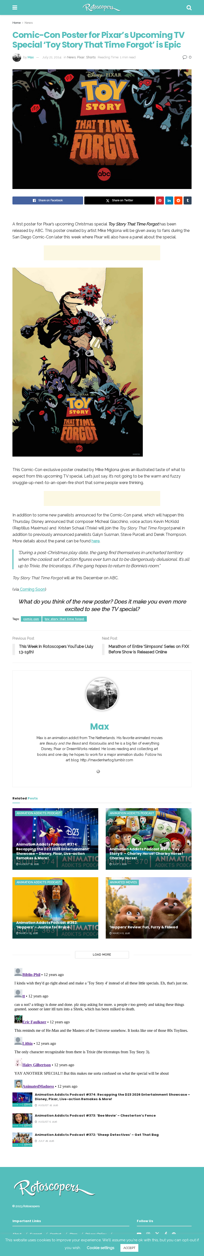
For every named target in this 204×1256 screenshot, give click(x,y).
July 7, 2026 (119, 864)
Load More (102, 954)
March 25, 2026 (28, 933)
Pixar (81, 57)
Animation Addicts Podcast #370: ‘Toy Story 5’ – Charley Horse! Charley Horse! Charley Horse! (146, 854)
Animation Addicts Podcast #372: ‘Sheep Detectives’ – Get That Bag (97, 1134)
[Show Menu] (14, 7)
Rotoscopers (31, 1206)
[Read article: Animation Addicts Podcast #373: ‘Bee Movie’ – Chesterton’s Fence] (22, 1120)
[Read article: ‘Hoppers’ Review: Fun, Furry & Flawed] (149, 908)
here (96, 541)
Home (16, 22)
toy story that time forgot (64, 619)
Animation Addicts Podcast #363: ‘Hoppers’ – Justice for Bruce (46, 925)
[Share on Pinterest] (160, 200)
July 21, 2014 (51, 57)
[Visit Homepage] (102, 7)
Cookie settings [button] (100, 1248)
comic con (31, 619)
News (29, 22)
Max (31, 57)
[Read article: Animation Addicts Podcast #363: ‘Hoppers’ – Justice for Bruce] (55, 908)
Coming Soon (32, 589)
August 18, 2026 (28, 864)
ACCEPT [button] (129, 1248)
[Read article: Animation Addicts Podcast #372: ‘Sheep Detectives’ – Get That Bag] (22, 1140)
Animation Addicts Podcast (39, 813)
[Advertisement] (102, 252)
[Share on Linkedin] (169, 200)
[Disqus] (102, 1028)
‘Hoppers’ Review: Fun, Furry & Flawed (143, 927)
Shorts (91, 57)
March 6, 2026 (121, 933)
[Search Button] (189, 7)
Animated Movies (123, 882)
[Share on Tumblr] (188, 200)
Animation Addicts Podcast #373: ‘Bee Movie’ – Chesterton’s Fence (95, 1115)
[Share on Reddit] (178, 200)
